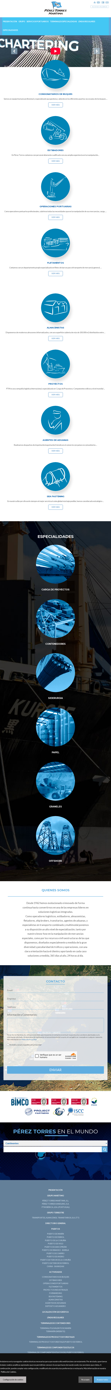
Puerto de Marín (55, 1234)
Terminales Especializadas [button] (63, 21)
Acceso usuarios (99, 7)
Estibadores (55, 1280)
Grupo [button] (21, 21)
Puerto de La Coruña (55, 1240)
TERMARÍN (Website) (55, 1331)
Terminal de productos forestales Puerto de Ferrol (55, 1342)
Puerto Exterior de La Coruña (55, 1260)
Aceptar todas (102, 1379)
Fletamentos (55, 1287)
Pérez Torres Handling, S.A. (55, 1204)
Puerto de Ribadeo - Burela (55, 1250)
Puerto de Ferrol (55, 1237)
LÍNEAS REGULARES (55, 1318)
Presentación (10, 21)
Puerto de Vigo (55, 1244)
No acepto (85, 1379)
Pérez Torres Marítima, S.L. (55, 1201)
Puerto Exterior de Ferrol (55, 1263)
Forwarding (55, 1293)
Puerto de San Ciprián (56, 1247)
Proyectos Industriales (55, 1290)
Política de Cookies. (8, 1372)
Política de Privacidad (29, 1039)
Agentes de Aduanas (55, 1303)
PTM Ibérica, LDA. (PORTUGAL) (56, 1207)
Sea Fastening (56, 1296)
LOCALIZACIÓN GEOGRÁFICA (55, 1312)
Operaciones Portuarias (55, 1283)
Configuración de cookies (13, 1379)
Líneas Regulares (86, 21)
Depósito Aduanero (55, 1306)
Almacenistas (56, 1300)
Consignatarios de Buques (55, 1277)
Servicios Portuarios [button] (38, 21)
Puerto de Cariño (55, 1253)
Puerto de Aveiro (55, 1257)
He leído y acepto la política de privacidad (25, 1045)
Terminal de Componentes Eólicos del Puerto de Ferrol (55, 1352)
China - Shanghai (55, 1266)
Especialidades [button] (10, 30)
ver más (55, 105)
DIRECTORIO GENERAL (55, 1223)
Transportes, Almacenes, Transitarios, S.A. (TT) (55, 1218)
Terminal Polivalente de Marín (55, 1328)
